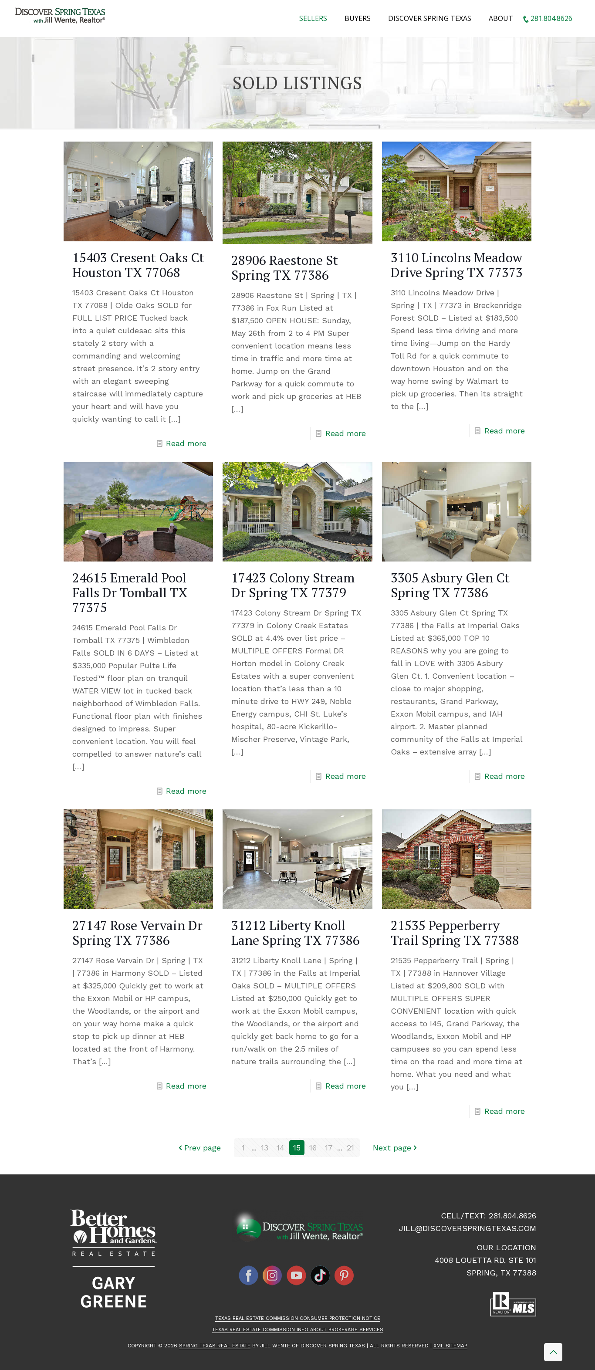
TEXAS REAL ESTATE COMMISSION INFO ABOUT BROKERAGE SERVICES (297, 1330)
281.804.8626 (512, 1215)
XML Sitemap (450, 1346)
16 (313, 1147)
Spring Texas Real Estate (214, 1346)
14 (280, 1147)
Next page (392, 1147)
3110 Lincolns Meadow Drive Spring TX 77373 (457, 265)
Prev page (202, 1147)
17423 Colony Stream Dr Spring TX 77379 (293, 585)
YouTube (297, 1275)
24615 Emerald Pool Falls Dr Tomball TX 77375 (130, 592)
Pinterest (345, 1275)
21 (350, 1147)
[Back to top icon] (553, 1352)
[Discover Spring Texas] (61, 17)
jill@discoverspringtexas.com (467, 1228)
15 (297, 1147)
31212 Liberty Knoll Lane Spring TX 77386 (295, 933)
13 (264, 1147)
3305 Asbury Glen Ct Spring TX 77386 (450, 585)
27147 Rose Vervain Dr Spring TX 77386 (137, 933)
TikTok (321, 1275)
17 (329, 1147)
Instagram (273, 1275)
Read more (186, 443)
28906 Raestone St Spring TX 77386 (284, 267)
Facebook (249, 1275)
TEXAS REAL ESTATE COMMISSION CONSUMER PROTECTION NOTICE (297, 1318)
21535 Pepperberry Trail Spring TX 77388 (455, 933)
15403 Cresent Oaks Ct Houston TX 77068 (138, 265)
